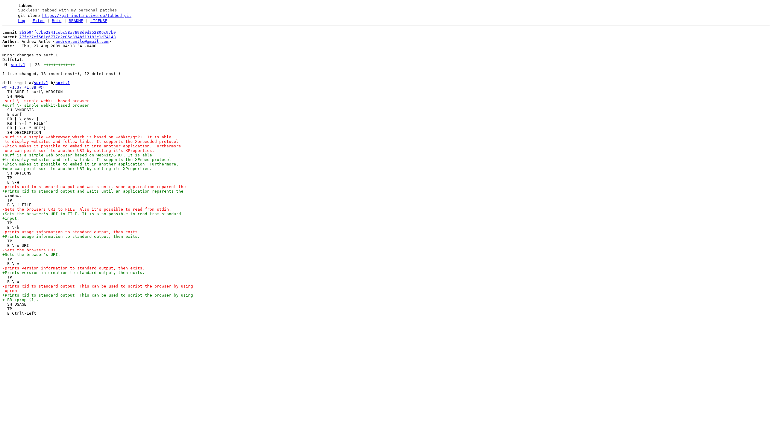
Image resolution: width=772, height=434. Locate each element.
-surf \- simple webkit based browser (45, 101)
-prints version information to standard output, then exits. (73, 268)
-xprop (9, 290)
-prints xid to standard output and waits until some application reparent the (94, 186)
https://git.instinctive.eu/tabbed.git (86, 15)
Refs (57, 20)
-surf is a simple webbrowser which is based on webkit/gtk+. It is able (86, 137)
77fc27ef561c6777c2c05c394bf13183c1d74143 (67, 37)
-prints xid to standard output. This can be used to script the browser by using (97, 286)
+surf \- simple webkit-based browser (45, 105)
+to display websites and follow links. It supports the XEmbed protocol (86, 159)
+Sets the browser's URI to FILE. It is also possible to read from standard (91, 214)
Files (39, 20)
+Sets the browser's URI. (31, 254)
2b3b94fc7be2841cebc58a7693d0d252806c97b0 (67, 32)
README (76, 20)
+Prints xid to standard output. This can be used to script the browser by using (97, 295)
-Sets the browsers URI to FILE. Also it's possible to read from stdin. (86, 209)
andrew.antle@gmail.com (82, 41)
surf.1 (18, 64)
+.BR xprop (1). (20, 299)
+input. (10, 218)
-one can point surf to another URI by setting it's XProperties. (78, 150)
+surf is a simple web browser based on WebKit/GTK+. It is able (77, 155)
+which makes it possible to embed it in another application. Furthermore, (90, 164)
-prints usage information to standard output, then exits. (71, 232)
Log (21, 20)
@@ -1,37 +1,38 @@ (22, 87)
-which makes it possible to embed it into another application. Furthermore (91, 146)
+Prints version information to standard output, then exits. (73, 272)
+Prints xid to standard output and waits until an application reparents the (92, 191)
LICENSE (98, 20)
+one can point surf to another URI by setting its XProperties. (77, 168)
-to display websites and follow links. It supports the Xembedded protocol (90, 141)
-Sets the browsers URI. (30, 250)
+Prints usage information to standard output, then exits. (71, 236)
